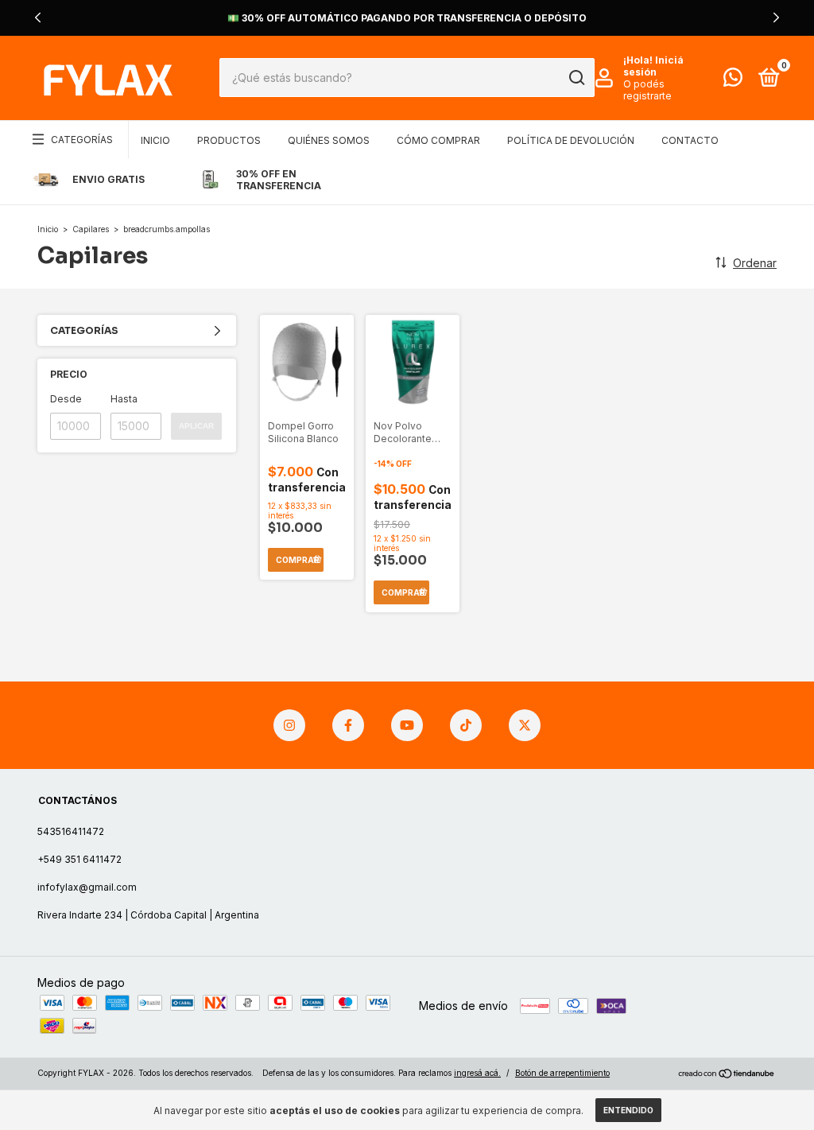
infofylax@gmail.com (87, 887)
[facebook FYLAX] (348, 725)
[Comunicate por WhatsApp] (732, 81)
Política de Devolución (570, 140)
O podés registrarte (647, 90)
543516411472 (70, 831)
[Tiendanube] (727, 1074)
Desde (66, 399)
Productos (229, 140)
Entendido (628, 1110)
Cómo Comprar (438, 140)
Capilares (90, 229)
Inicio (155, 140)
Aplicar (196, 425)
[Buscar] (576, 78)
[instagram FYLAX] (289, 725)
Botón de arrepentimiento (562, 1073)
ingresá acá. (477, 1073)
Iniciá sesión (653, 66)
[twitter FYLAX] (525, 725)
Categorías (82, 140)
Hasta (124, 399)
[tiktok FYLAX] (466, 725)
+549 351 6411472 (79, 859)
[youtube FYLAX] (407, 725)
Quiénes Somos (329, 140)
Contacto (690, 140)
